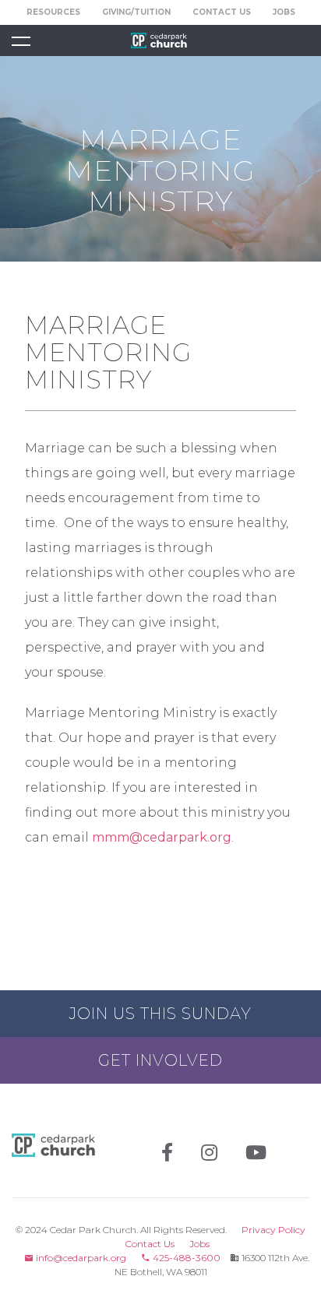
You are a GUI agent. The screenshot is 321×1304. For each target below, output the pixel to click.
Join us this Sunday (160, 1013)
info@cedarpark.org (80, 1258)
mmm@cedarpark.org (161, 837)
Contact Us (221, 12)
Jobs (284, 12)
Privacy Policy (273, 1229)
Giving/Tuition (136, 12)
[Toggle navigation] (21, 40)
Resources (53, 12)
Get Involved (160, 1060)
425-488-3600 (185, 1258)
